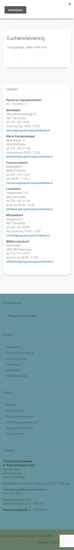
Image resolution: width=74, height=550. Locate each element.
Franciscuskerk (16, 358)
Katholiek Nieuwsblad (20, 416)
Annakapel (13, 347)
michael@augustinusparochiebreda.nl (28, 130)
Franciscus (13, 61)
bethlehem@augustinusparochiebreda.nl (29, 156)
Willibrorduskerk (16, 376)
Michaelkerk (14, 370)
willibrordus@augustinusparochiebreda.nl (29, 261)
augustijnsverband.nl (19, 428)
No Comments (46, 61)
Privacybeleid (14, 434)
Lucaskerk (13, 364)
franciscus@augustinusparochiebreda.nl (29, 183)
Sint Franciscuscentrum (21, 422)
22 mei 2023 (29, 61)
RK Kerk (11, 405)
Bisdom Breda (15, 410)
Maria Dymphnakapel (20, 353)
